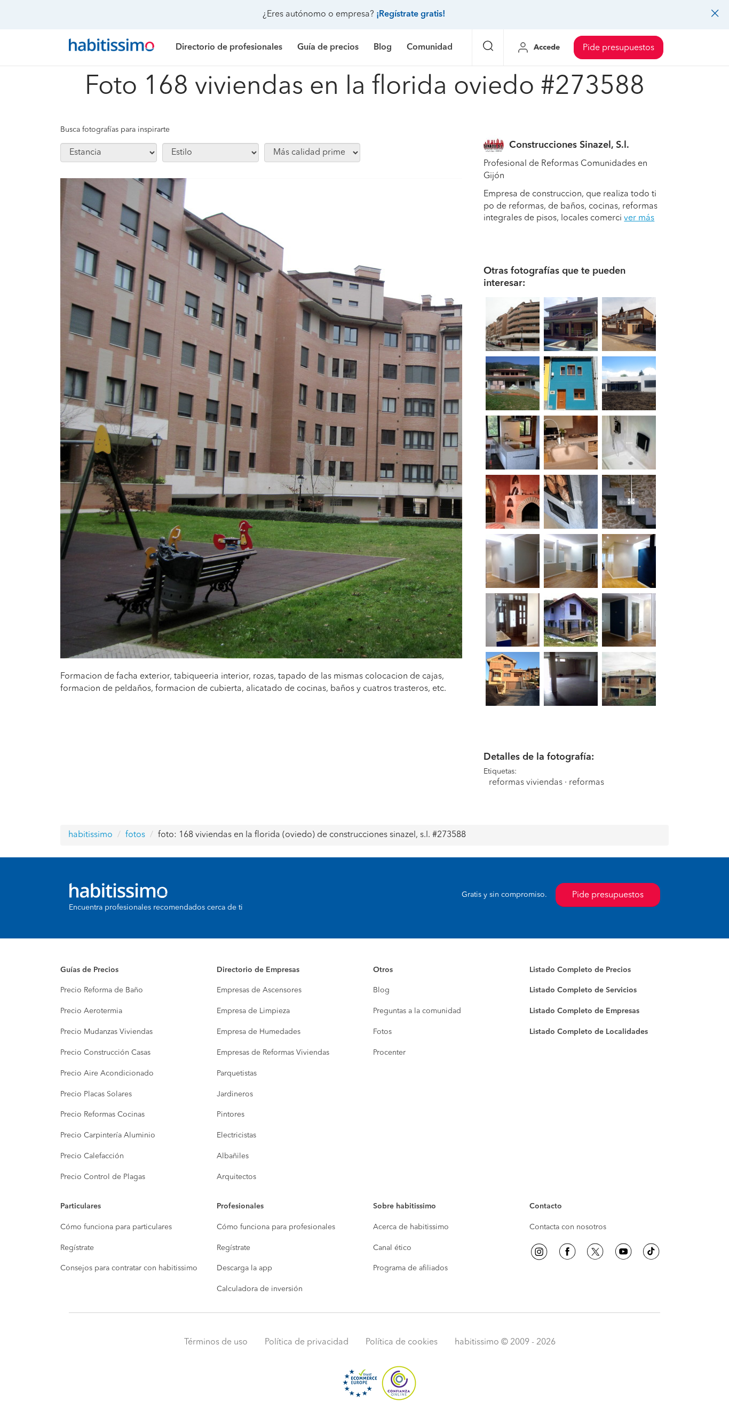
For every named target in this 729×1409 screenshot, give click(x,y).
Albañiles (233, 1156)
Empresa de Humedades (258, 1032)
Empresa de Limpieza (253, 1011)
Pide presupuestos (618, 48)
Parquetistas (237, 1073)
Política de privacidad (306, 1342)
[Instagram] (539, 1251)
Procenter (389, 1052)
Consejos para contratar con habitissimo (128, 1268)
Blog (381, 990)
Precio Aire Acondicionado (107, 1073)
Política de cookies (402, 1342)
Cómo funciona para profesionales (276, 1227)
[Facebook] (567, 1251)
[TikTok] (651, 1251)
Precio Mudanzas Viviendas (106, 1032)
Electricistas (236, 1135)
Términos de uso (216, 1342)
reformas (586, 782)
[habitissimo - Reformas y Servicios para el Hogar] (112, 47)
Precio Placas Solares (96, 1094)
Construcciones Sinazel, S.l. (569, 145)
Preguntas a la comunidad (417, 1011)
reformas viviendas (525, 782)
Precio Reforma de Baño (101, 990)
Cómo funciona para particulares (116, 1227)
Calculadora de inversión (260, 1289)
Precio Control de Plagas (102, 1177)
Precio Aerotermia (91, 1011)
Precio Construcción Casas (105, 1052)
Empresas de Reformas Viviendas (273, 1052)
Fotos (382, 1032)
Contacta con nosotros (567, 1227)
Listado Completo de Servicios (583, 990)
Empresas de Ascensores (259, 990)
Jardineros (235, 1094)
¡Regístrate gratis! (410, 14)
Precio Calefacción (92, 1156)
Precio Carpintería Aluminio (107, 1135)
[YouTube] (623, 1251)
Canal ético (392, 1248)
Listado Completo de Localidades (588, 1032)
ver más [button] (639, 218)
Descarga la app (244, 1268)
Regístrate (77, 1248)
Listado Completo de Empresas (584, 1011)
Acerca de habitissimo (411, 1227)
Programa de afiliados (410, 1268)
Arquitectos (236, 1177)
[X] (595, 1251)
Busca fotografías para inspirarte (115, 129)
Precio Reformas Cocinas (102, 1114)
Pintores (230, 1114)
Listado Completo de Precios (580, 970)
